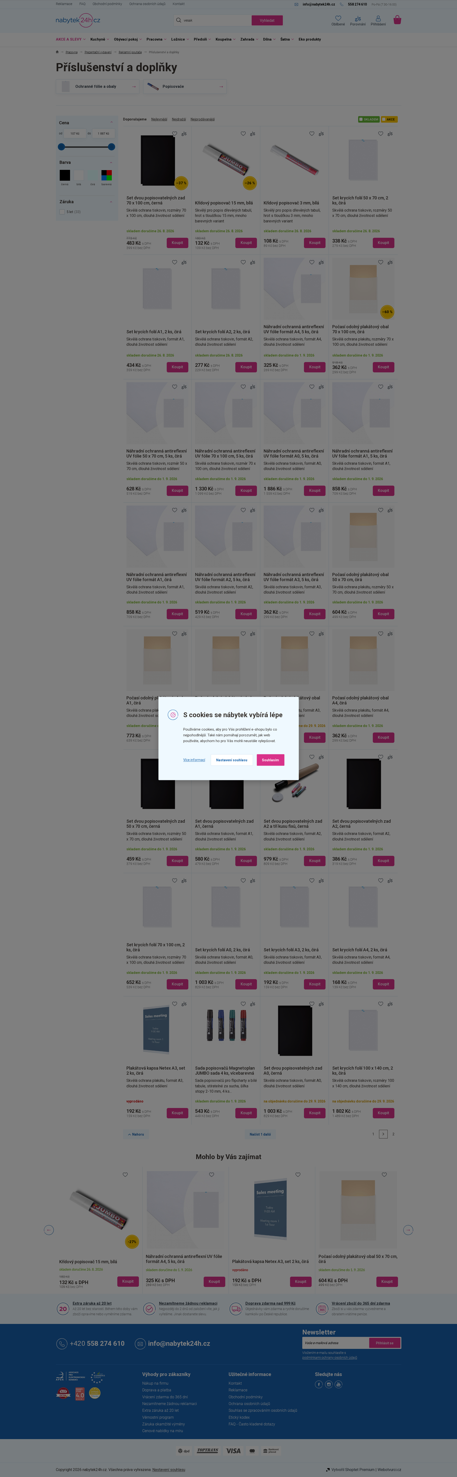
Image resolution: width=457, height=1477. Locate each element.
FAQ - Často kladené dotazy (252, 1424)
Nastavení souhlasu (231, 760)
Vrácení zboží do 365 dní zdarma (361, 1303)
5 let (73, 212)
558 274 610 (97, 1343)
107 (73, 133)
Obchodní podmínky (107, 4)
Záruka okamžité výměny (163, 1424)
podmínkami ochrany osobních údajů (329, 1357)
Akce (391, 119)
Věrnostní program (158, 1417)
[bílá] (78, 178)
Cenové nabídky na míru (162, 1431)
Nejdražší (179, 119)
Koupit (177, 242)
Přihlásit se (384, 1343)
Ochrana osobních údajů (147, 4)
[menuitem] (69, 39)
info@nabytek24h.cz (179, 1343)
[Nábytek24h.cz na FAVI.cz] (63, 1395)
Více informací (194, 760)
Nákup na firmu (155, 1383)
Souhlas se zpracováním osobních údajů (263, 1410)
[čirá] (92, 178)
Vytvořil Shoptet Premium (353, 1469)
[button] (58, 1281)
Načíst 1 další (260, 1134)
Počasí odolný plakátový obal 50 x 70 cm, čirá (288, 1259)
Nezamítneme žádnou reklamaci (188, 1303)
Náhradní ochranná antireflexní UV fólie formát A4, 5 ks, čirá (114, 1259)
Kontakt (179, 4)
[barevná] (106, 178)
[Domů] (57, 52)
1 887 (101, 133)
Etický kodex (239, 1417)
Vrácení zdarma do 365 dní (165, 1397)
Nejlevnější (159, 119)
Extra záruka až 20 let (92, 1303)
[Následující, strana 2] (383, 1134)
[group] (116, 1230)
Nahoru (138, 1134)
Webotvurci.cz (389, 1469)
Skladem (371, 119)
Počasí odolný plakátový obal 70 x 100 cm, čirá (372, 1259)
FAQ (82, 4)
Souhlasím (270, 760)
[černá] (64, 178)
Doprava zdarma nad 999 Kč (270, 1303)
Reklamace (64, 4)
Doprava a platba (156, 1390)
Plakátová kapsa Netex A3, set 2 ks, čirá (201, 1261)
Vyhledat (267, 20)
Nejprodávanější (203, 119)
